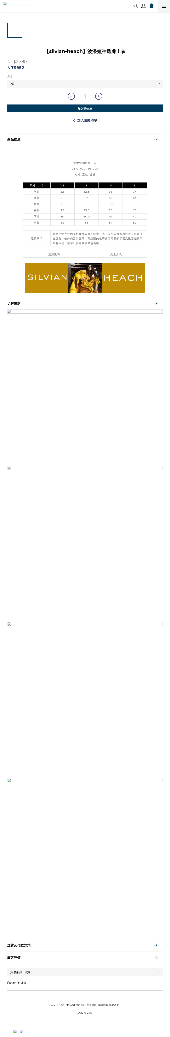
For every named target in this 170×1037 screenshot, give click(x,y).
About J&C (57, 1005)
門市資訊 (80, 1005)
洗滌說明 (54, 254)
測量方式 (116, 254)
